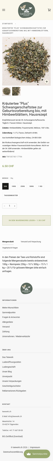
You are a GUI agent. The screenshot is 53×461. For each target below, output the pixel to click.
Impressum (35, 447)
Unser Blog (7, 371)
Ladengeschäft (9, 367)
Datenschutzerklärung (13, 452)
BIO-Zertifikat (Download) (12, 436)
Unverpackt (7, 376)
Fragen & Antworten (11, 317)
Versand (6, 327)
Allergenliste (7, 322)
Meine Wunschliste (10, 307)
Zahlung (5, 331)
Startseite (7, 24)
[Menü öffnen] (6, 10)
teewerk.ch (17, 447)
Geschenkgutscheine (11, 386)
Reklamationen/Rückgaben (14, 391)
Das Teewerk (7, 357)
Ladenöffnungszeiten (11, 362)
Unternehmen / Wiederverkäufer (16, 336)
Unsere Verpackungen (11, 381)
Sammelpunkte (8, 312)
